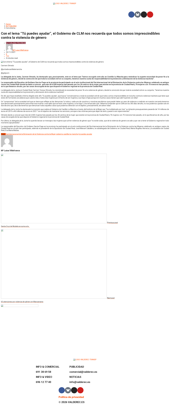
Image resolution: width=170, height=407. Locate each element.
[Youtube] (150, 14)
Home (8, 24)
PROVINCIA (21, 43)
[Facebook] (131, 14)
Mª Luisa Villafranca (20, 50)
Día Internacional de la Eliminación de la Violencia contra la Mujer (31, 134)
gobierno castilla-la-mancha (67, 134)
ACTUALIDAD (11, 26)
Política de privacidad (71, 397)
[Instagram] (144, 14)
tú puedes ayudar (85, 134)
